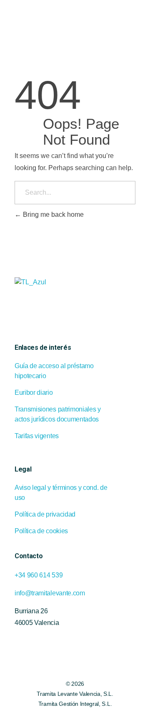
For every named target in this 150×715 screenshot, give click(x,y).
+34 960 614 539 (38, 575)
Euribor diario (34, 392)
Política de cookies (41, 530)
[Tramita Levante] (61, 19)
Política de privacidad (45, 514)
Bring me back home (52, 214)
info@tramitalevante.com (50, 593)
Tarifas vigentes (37, 435)
